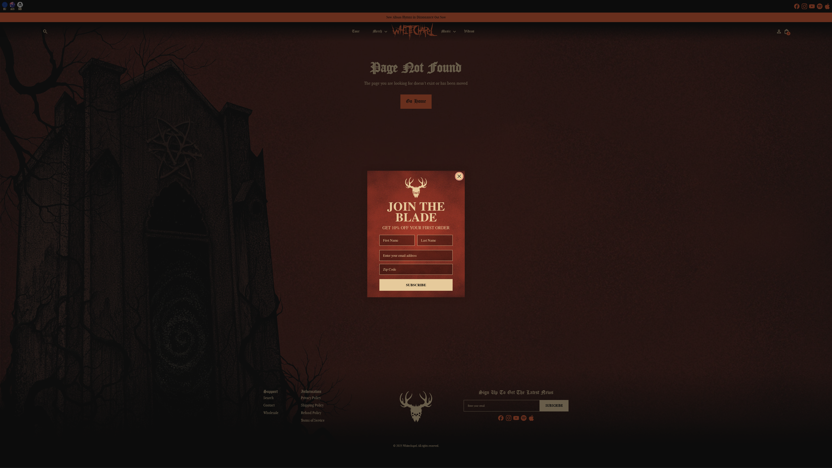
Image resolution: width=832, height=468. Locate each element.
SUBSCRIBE (416, 284)
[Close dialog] (459, 176)
